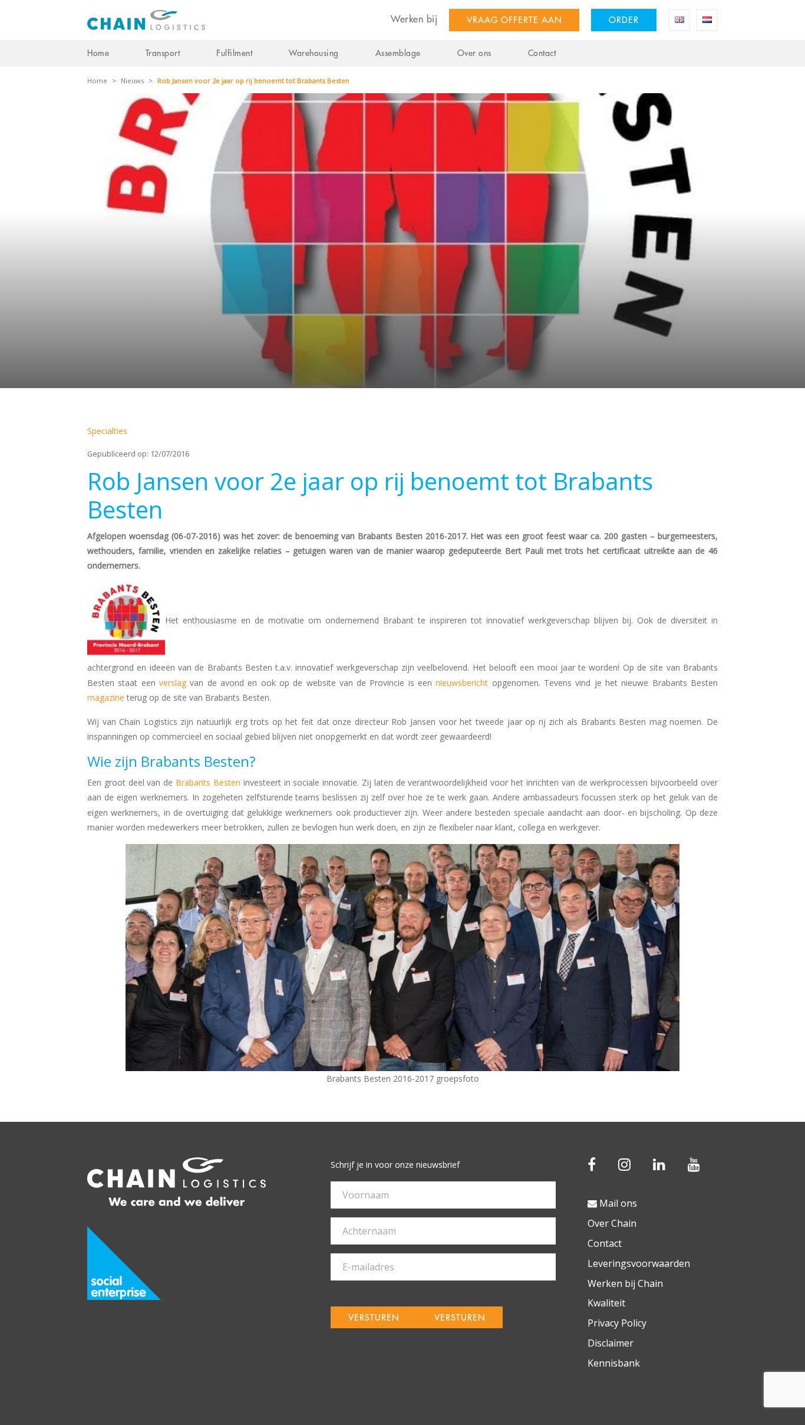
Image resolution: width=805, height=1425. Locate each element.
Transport (163, 53)
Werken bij (414, 19)
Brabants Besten (208, 782)
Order (624, 20)
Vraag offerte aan (514, 20)
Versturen (373, 1318)
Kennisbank (614, 1363)
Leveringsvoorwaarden (639, 1263)
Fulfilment (234, 53)
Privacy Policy (617, 1322)
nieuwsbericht (462, 682)
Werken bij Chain (625, 1283)
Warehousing (314, 53)
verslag (172, 682)
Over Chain (612, 1223)
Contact (542, 53)
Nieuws (132, 80)
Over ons (474, 53)
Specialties (107, 430)
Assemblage (398, 53)
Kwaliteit (606, 1302)
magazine (105, 697)
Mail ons (617, 1203)
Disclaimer (611, 1343)
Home (98, 53)
